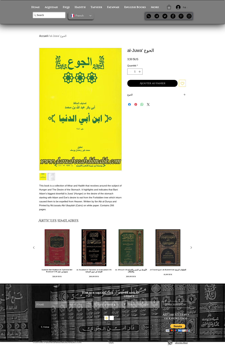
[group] (112, 255)
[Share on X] (148, 104)
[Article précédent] (34, 248)
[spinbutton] (135, 71)
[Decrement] (130, 71)
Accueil (43, 36)
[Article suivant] (191, 248)
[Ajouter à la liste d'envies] (182, 83)
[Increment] (140, 71)
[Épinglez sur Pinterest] (136, 104)
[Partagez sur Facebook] (129, 104)
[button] (169, 7)
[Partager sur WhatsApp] (142, 104)
